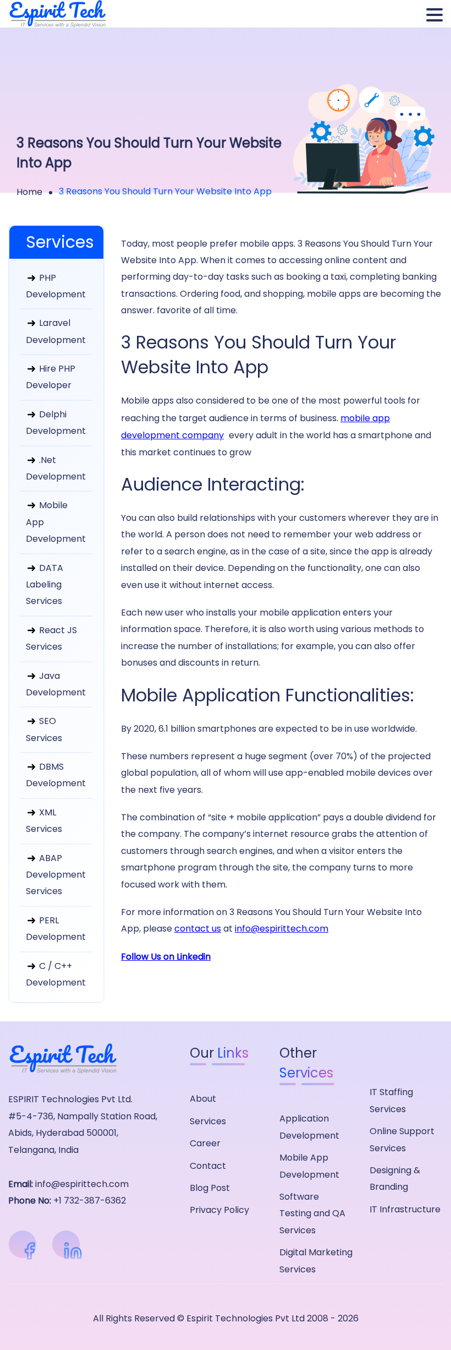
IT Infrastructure (405, 1209)
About (203, 1098)
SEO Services (44, 729)
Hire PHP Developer (50, 376)
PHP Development (56, 286)
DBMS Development (56, 775)
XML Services (44, 820)
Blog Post (210, 1188)
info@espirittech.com (281, 928)
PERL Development (56, 928)
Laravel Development (56, 331)
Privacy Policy (219, 1210)
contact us (197, 928)
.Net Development (56, 468)
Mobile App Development (56, 522)
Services (208, 1121)
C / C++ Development (56, 974)
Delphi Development (56, 422)
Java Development (56, 684)
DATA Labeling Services (44, 585)
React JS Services (51, 638)
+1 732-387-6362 (89, 1200)
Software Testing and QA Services (312, 1213)
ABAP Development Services (56, 875)
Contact (208, 1166)
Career (205, 1143)
